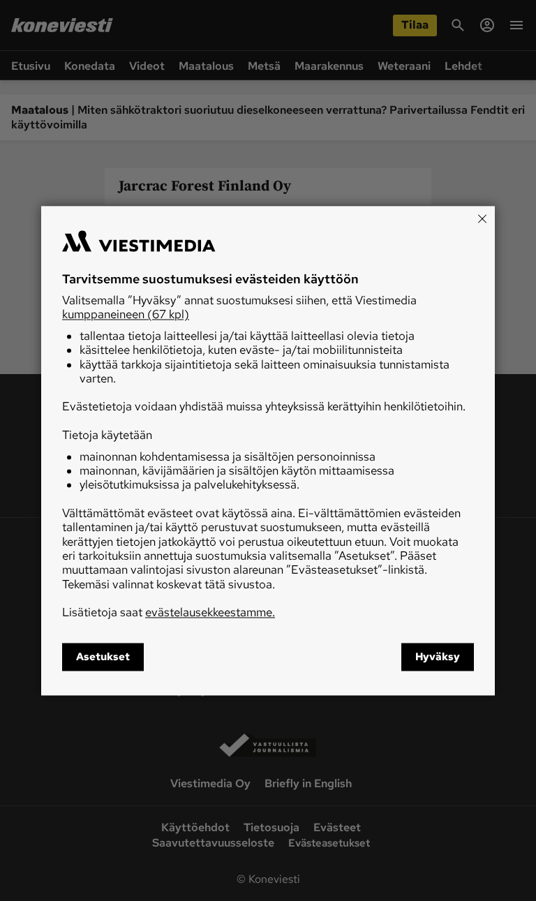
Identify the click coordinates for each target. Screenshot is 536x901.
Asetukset (103, 657)
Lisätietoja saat (168, 612)
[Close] (482, 218)
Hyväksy (437, 657)
